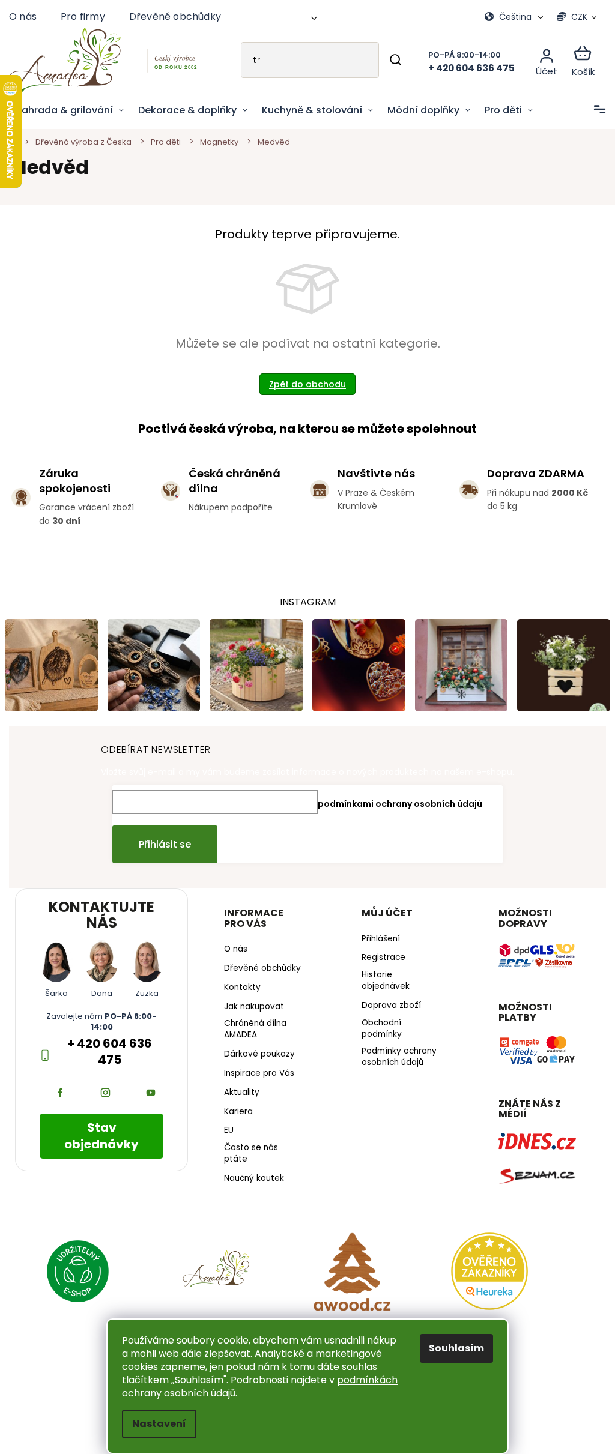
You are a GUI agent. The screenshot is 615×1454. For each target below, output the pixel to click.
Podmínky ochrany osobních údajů (394, 1056)
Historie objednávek (381, 979)
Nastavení (155, 1424)
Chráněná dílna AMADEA (252, 1038)
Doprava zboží (386, 1003)
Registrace (379, 956)
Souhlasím (452, 1348)
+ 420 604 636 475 (107, 1050)
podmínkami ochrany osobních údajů (396, 802)
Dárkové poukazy (256, 1062)
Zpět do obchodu (303, 384)
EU (226, 1138)
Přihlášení (376, 937)
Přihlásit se (161, 842)
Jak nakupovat (251, 1014)
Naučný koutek (251, 1186)
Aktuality (238, 1100)
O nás (23, 16)
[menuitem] (70, 110)
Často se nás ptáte (248, 1161)
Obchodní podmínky (377, 1027)
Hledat (386, 60)
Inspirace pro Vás (256, 1081)
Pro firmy (83, 16)
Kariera (235, 1119)
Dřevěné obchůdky (175, 16)
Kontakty (239, 995)
